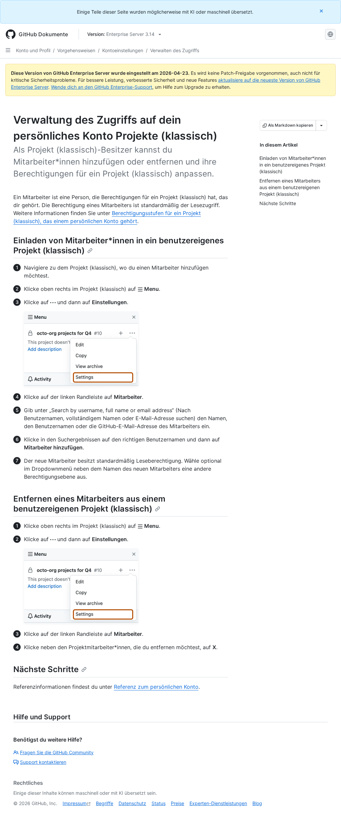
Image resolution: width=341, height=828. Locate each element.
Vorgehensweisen (76, 50)
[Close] (322, 11)
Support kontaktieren (43, 762)
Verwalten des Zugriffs (174, 50)
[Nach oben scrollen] (326, 813)
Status (159, 803)
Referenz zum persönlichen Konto (156, 686)
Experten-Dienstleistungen (218, 803)
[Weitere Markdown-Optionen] (321, 125)
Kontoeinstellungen (122, 50)
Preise (177, 803)
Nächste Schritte (46, 669)
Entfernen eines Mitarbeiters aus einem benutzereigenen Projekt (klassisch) (89, 504)
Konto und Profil (33, 50)
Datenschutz (132, 803)
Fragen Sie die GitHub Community (57, 752)
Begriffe (104, 803)
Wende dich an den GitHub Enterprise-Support (101, 87)
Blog (257, 803)
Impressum (75, 803)
